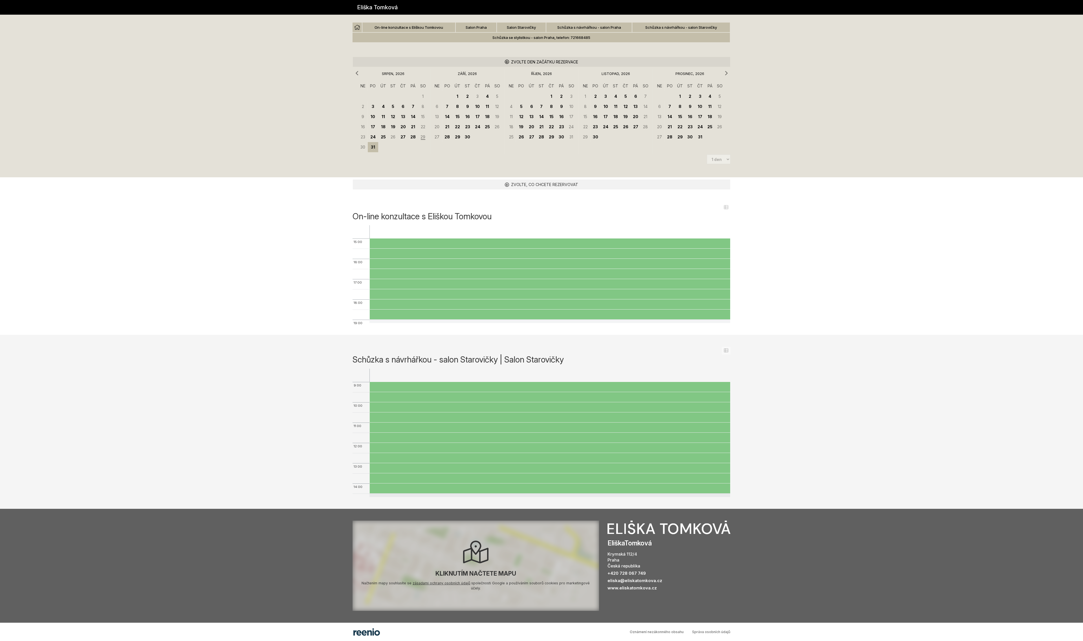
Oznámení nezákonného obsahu (657, 632)
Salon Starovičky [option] (521, 27)
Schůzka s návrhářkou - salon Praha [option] (589, 27)
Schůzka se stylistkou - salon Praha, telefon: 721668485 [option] (541, 37)
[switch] (726, 207)
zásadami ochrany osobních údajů (441, 583)
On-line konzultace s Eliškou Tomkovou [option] (409, 27)
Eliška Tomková (377, 7)
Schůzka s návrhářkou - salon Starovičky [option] (681, 27)
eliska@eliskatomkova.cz (634, 580)
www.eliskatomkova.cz (632, 588)
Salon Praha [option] (476, 27)
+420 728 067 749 (626, 573)
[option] (357, 27)
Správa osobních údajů (711, 632)
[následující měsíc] (726, 73)
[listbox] (541, 33)
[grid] (393, 116)
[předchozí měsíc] (357, 73)
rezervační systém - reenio (367, 632)
